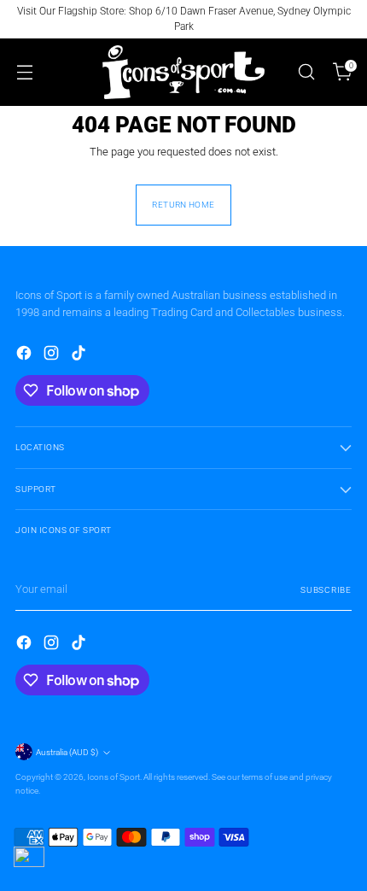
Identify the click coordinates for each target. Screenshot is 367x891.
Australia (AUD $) (67, 752)
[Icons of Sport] (183, 72)
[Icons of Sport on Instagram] (53, 355)
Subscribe (326, 589)
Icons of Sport (113, 777)
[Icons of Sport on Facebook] (25, 355)
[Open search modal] (305, 72)
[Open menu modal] (24, 72)
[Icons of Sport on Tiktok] (80, 355)
